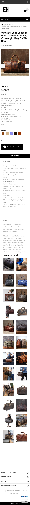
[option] (15, 62)
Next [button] (27, 66)
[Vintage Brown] (19, 133)
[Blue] (11, 133)
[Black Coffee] (15, 133)
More (2, 124)
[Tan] (7, 133)
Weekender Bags (9, 24)
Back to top (14, 503)
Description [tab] (14, 155)
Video (7, 86)
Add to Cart (14, 146)
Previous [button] (3, 66)
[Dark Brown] (3, 133)
